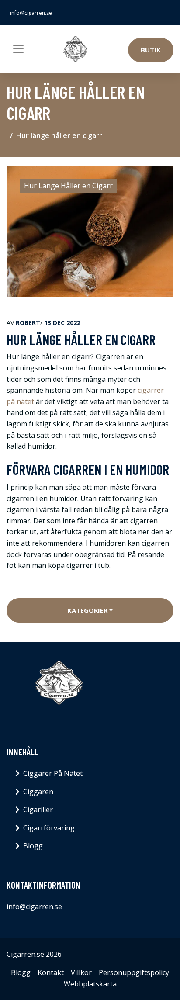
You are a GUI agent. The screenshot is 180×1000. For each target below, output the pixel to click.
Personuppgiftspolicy (134, 972)
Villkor (81, 972)
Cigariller (38, 809)
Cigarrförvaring (49, 828)
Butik (151, 49)
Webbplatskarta (90, 984)
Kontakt (51, 972)
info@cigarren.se (31, 13)
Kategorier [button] (87, 610)
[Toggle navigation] (18, 49)
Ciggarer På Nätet (53, 773)
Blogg (33, 846)
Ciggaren (38, 791)
